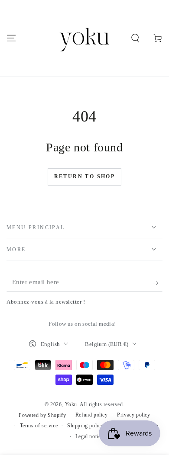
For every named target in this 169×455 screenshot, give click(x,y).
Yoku (71, 404)
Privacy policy (133, 415)
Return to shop (84, 176)
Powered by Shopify (42, 415)
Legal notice (89, 436)
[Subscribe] (157, 282)
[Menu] (11, 38)
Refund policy (91, 415)
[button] (135, 38)
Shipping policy (85, 426)
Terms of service (39, 426)
